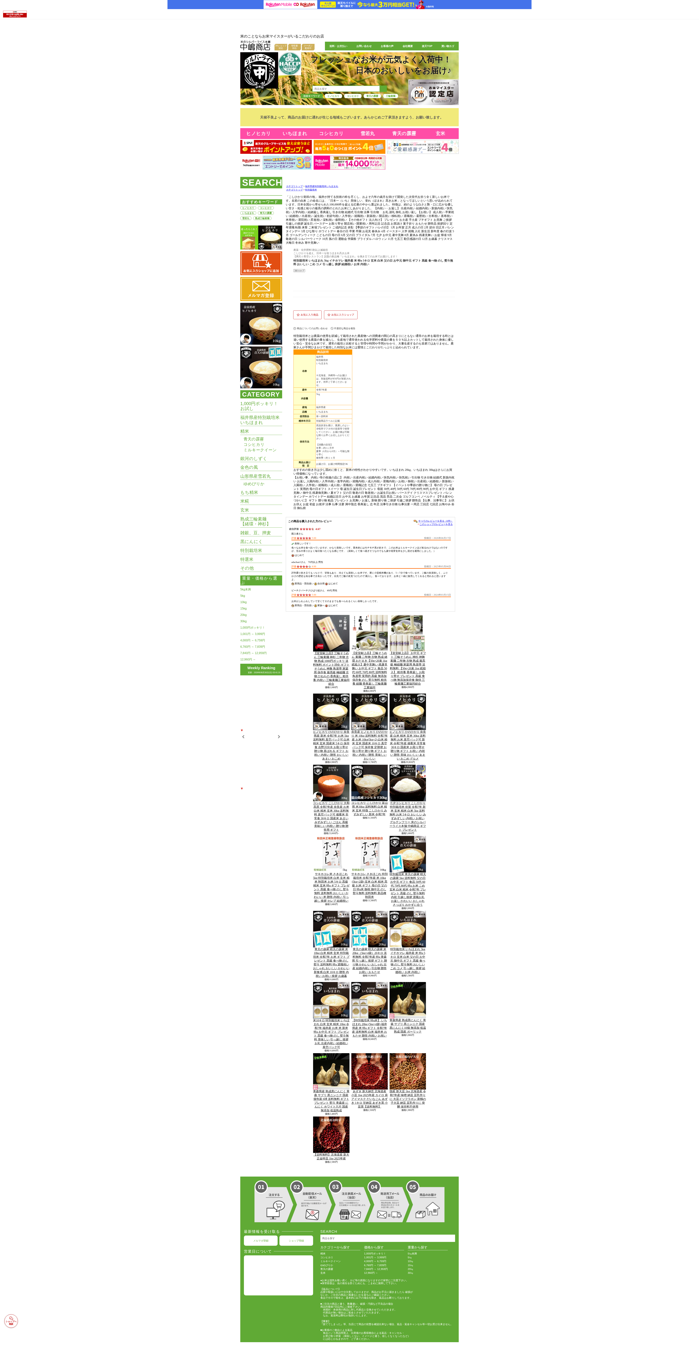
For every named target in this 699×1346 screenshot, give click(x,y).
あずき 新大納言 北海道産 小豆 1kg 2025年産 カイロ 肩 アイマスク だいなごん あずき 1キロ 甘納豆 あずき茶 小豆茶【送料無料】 (369, 1099)
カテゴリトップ (294, 186)
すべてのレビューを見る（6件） (435, 521)
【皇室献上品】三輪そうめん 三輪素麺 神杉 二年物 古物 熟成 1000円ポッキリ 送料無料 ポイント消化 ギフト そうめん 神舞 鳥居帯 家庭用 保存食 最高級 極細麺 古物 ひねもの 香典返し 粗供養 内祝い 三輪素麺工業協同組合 (331, 668)
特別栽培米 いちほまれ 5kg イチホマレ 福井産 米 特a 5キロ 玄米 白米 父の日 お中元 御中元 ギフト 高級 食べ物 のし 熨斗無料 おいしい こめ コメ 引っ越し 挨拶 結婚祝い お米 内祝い (407, 961)
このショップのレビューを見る (436, 524)
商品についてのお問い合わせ (312, 328)
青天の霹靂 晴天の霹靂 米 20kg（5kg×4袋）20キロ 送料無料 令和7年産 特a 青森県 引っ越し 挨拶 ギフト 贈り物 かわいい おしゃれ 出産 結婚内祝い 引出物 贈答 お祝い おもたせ (369, 961)
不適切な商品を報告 (344, 328)
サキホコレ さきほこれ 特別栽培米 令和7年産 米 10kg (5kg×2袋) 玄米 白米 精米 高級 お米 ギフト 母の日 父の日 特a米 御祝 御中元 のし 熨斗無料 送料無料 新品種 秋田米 (369, 885)
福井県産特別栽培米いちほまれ (321, 186)
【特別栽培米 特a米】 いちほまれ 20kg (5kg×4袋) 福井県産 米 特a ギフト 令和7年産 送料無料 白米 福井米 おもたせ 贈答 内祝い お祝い (369, 1028)
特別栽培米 (311, 190)
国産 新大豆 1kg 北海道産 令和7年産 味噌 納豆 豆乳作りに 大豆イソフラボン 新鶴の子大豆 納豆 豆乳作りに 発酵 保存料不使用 (408, 1099)
